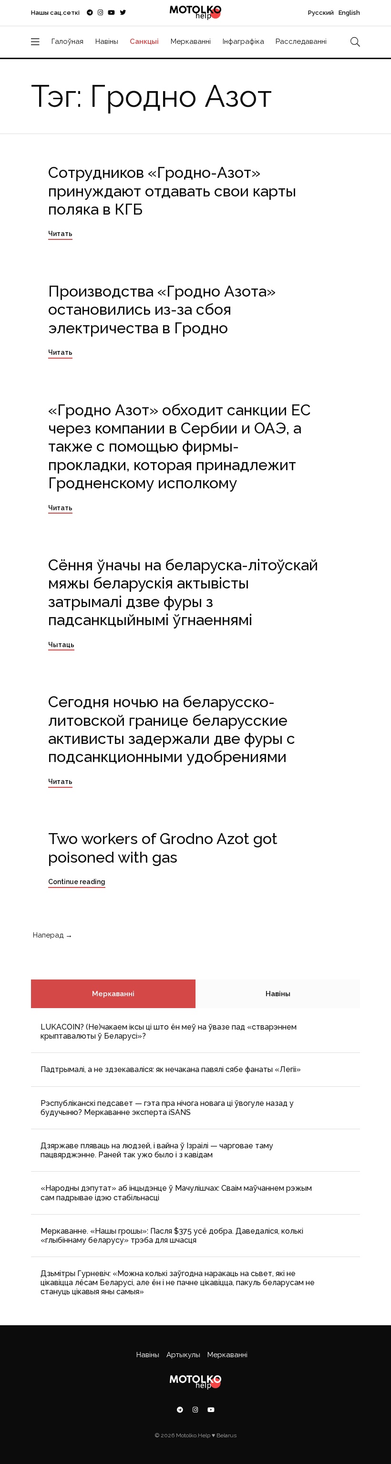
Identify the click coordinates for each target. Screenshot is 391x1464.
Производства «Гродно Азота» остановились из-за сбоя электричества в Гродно (162, 309)
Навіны (106, 41)
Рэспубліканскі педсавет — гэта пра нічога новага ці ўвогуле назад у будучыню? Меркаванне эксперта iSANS (167, 1108)
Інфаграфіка (243, 41)
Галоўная (67, 41)
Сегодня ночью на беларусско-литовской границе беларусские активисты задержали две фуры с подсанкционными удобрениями (171, 729)
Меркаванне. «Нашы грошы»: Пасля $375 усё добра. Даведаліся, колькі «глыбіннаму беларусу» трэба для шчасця (172, 1236)
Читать (60, 233)
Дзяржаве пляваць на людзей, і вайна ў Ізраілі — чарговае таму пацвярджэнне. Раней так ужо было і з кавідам (157, 1150)
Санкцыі (144, 41)
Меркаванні (191, 41)
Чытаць (61, 645)
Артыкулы (183, 1355)
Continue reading (76, 882)
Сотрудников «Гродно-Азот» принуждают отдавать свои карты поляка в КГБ (172, 191)
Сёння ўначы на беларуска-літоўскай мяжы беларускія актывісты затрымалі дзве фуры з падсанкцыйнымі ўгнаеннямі (183, 592)
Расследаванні (301, 41)
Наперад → (51, 935)
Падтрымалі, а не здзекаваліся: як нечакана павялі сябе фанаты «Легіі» (171, 1069)
